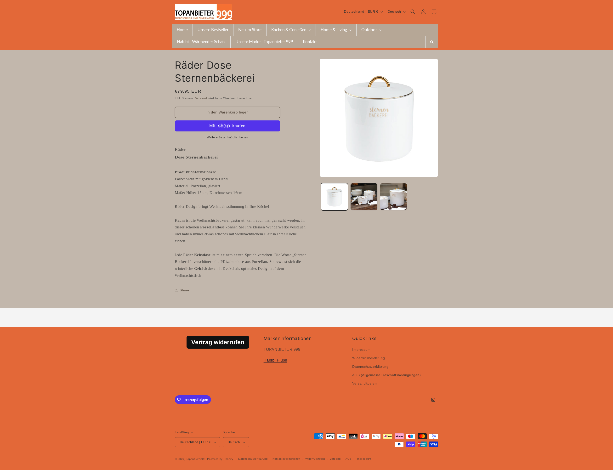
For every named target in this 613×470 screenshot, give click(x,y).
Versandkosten (364, 383)
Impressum (361, 349)
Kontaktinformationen (286, 458)
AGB (349, 458)
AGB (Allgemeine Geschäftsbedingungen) (386, 375)
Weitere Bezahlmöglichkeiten (227, 137)
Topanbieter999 (196, 459)
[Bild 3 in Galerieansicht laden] (393, 196)
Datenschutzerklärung (370, 366)
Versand (201, 98)
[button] (413, 11)
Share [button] (184, 290)
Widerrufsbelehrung (368, 358)
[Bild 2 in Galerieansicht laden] (363, 196)
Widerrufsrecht (315, 458)
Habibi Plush (275, 360)
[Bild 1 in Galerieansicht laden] (334, 196)
